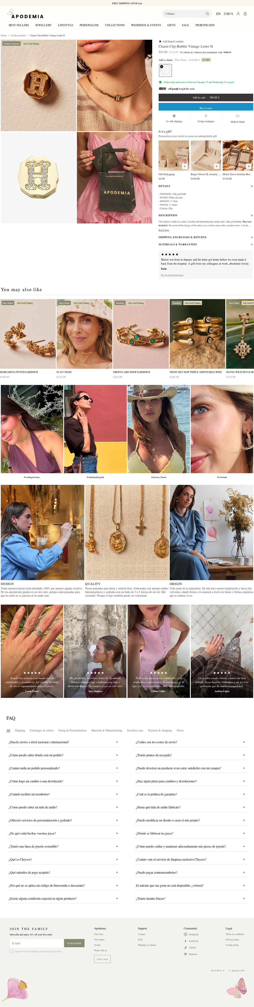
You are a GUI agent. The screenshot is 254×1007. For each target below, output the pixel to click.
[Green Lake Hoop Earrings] (141, 334)
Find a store (102, 959)
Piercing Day (205, 25)
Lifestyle (65, 25)
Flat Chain (64, 372)
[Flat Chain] (165, 70)
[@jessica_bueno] (159, 429)
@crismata (222, 477)
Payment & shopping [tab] (160, 730)
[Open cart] (245, 13)
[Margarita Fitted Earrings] (28, 334)
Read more (164, 229)
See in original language (172, 274)
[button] (38, 85)
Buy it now (206, 108)
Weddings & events (146, 25)
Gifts (171, 25)
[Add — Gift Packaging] (185, 166)
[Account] (238, 13)
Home (4, 35)
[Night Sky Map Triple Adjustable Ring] (197, 334)
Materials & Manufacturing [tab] (106, 730)
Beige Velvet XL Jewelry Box (206, 174)
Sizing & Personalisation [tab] (72, 730)
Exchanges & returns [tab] (42, 730)
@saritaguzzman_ (32, 477)
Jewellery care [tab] (135, 730)
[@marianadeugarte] (95, 429)
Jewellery (43, 25)
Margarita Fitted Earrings (19, 372)
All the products (18, 35)
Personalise (89, 25)
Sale (185, 25)
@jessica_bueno (158, 477)
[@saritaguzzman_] (32, 429)
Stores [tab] (180, 730)
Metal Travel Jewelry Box (237, 174)
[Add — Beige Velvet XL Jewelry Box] (216, 166)
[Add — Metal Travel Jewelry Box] (249, 166)
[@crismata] (222, 429)
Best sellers (19, 25)
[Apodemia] (25, 13)
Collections (115, 25)
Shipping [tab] (20, 730)
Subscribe (74, 943)
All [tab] (8, 730)
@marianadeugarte (95, 477)
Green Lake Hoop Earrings (131, 372)
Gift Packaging (167, 174)
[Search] (207, 13)
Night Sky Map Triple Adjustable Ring (196, 372)
